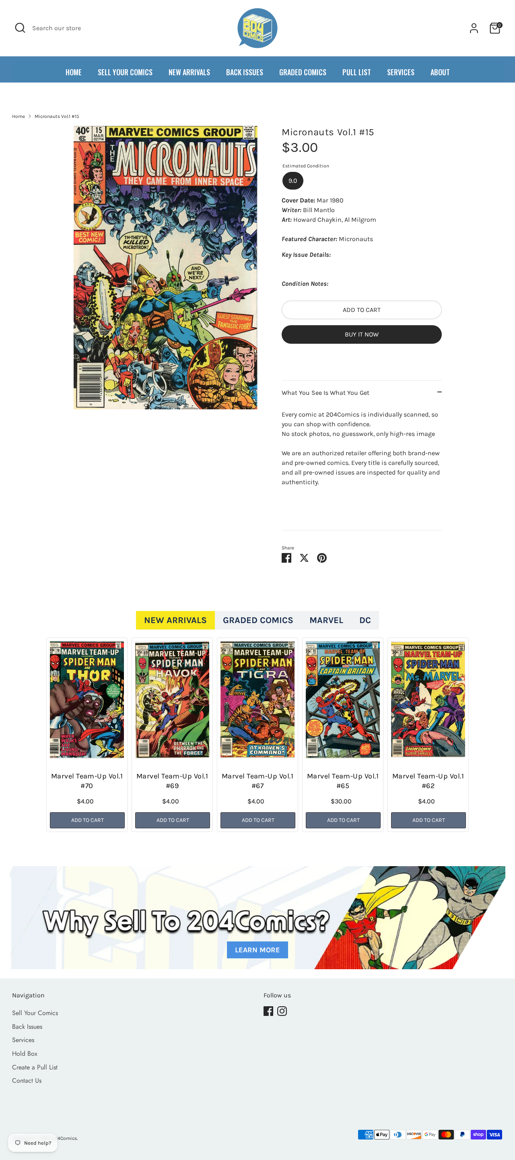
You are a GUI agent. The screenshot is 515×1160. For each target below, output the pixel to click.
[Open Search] (20, 28)
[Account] (474, 28)
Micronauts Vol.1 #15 (57, 116)
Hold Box (24, 1053)
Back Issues (27, 1026)
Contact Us (26, 1080)
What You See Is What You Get (325, 392)
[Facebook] (268, 1011)
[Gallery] (166, 267)
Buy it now (362, 334)
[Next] (447, 738)
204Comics (64, 1138)
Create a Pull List (35, 1067)
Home (18, 116)
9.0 (292, 180)
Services (23, 1039)
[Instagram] (282, 1011)
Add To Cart (87, 820)
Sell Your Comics (35, 1013)
